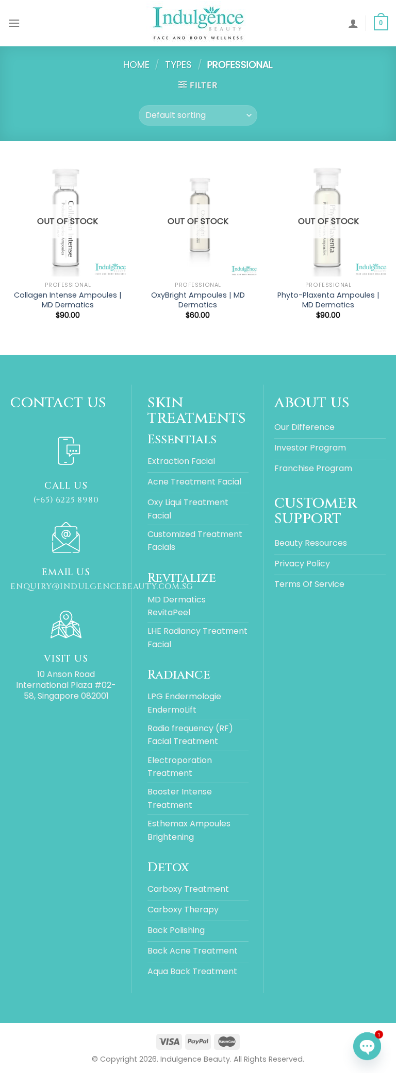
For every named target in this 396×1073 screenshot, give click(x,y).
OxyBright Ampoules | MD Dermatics (198, 299)
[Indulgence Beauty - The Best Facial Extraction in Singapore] (198, 23)
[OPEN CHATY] (367, 1046)
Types (178, 64)
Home (136, 64)
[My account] (353, 23)
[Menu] (14, 23)
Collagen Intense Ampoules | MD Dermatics (68, 299)
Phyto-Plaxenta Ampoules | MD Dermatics (328, 299)
